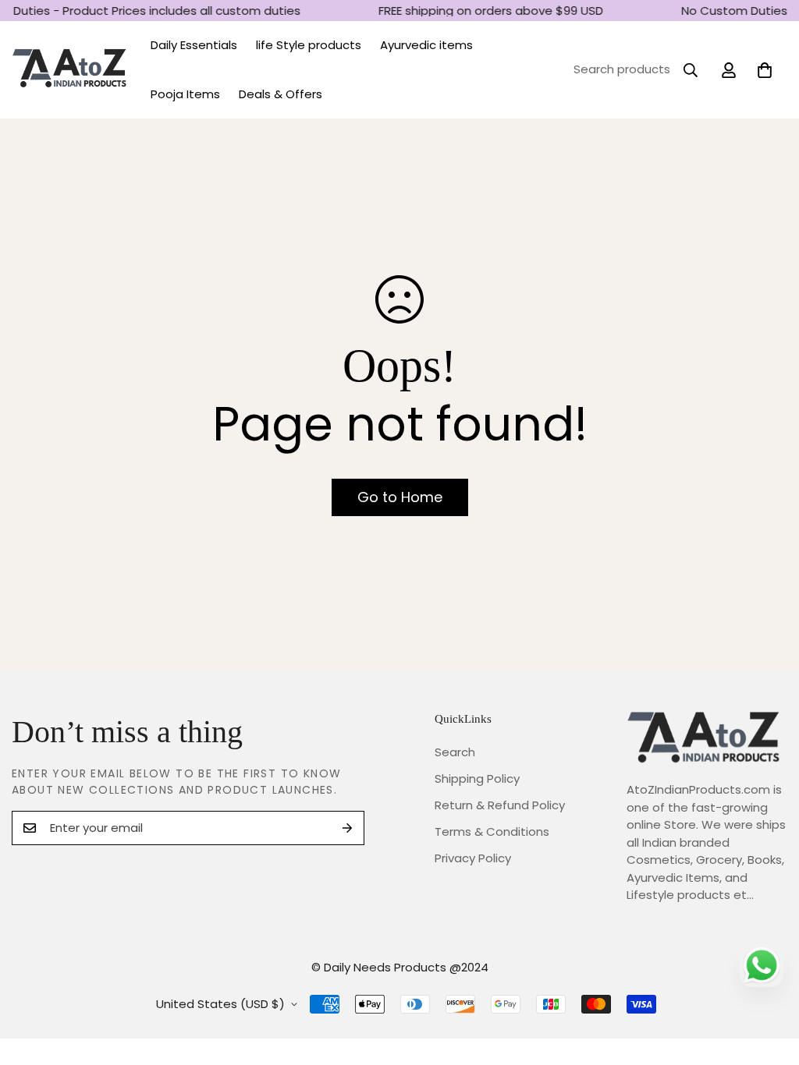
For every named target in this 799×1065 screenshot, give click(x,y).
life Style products (308, 45)
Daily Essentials (194, 45)
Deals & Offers (280, 94)
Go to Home (399, 497)
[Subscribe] (347, 828)
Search (455, 752)
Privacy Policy (473, 858)
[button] (765, 70)
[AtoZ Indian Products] (70, 70)
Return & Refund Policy (500, 805)
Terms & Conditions (492, 831)
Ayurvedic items (426, 45)
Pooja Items (185, 94)
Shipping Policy (477, 778)
